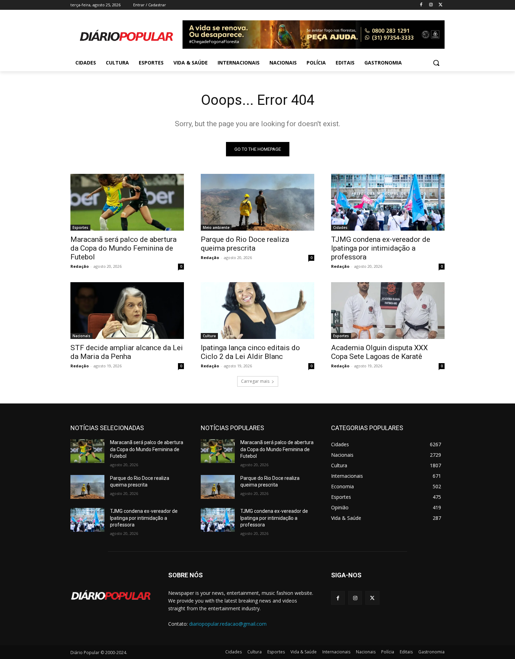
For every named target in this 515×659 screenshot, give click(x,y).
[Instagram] (431, 5)
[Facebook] (421, 5)
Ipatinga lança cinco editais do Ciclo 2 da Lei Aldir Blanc (250, 352)
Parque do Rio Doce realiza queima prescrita (245, 243)
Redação (79, 266)
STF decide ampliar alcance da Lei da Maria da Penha (126, 352)
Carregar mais (255, 381)
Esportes (80, 227)
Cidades (340, 227)
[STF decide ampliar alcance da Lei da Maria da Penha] (127, 310)
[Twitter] (441, 5)
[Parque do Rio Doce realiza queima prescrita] (257, 202)
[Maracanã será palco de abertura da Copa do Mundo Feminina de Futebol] (127, 202)
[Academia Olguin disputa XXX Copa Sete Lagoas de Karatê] (388, 310)
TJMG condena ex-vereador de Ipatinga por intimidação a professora (380, 248)
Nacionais (81, 335)
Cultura (209, 335)
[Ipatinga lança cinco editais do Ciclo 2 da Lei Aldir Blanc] (257, 310)
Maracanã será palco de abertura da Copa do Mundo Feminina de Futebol (123, 248)
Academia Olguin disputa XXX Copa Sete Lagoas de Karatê (379, 352)
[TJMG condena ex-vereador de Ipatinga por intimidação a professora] (388, 202)
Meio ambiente (216, 227)
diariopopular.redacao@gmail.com (228, 623)
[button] (436, 62)
